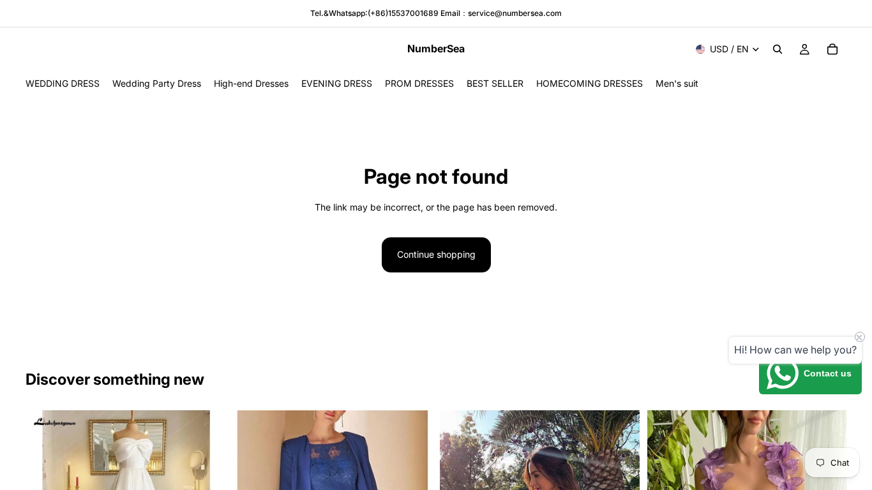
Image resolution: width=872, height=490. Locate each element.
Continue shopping (436, 254)
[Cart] (832, 49)
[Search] (777, 49)
